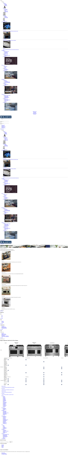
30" (2, 315)
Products (3, 395)
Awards (5, 67)
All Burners (3, 326)
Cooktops (6, 133)
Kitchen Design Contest (7, 55)
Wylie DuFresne (5, 420)
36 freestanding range (27, 449)
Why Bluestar (3, 407)
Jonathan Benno (5, 423)
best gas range (18, 449)
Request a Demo (6, 96)
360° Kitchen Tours (7, 51)
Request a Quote (35, 113)
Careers (5, 213)
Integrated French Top (4, 328)
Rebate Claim (6, 226)
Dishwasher (6, 21)
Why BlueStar (3, 150)
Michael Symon (5, 422)
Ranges (5, 3)
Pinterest (3, 445)
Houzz (2, 446)
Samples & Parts (6, 84)
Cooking (4, 396)
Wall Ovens (6, 5)
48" (2, 316)
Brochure (6, 80)
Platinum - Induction (4, 334)
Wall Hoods (6, 9)
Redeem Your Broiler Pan (7, 228)
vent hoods (11, 449)
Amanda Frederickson (5, 419)
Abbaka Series (6, 139)
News (2, 193)
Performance (4, 408)
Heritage (4, 409)
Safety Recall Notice (4, 453)
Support (2, 222)
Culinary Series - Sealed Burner (5, 336)
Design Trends (6, 53)
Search (1, 121)
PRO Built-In (6, 145)
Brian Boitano (4, 416)
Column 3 (4, 56)
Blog (5, 195)
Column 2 (4, 68)
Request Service (6, 99)
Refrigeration (4, 403)
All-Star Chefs (6, 54)
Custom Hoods (6, 11)
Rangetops (6, 4)
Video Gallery (6, 180)
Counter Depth (6, 17)
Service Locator (6, 100)
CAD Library (6, 81)
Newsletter (6, 197)
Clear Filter (1, 318)
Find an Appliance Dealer (7, 95)
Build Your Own (35, 111)
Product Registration (7, 97)
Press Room (6, 66)
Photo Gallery (6, 52)
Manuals (5, 83)
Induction (3, 322)
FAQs (5, 229)
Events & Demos (6, 69)
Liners (5, 10)
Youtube (3, 447)
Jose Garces (4, 418)
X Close (1, 0)
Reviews (5, 184)
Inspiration (3, 50)
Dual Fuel (3, 321)
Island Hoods (6, 138)
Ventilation (4, 399)
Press (3, 425)
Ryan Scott (4, 421)
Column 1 (4, 65)
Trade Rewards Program (7, 82)
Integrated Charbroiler (4, 327)
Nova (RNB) (3, 335)
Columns (6, 16)
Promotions (6, 198)
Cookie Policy (3, 438)
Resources (3, 79)
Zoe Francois (4, 417)
